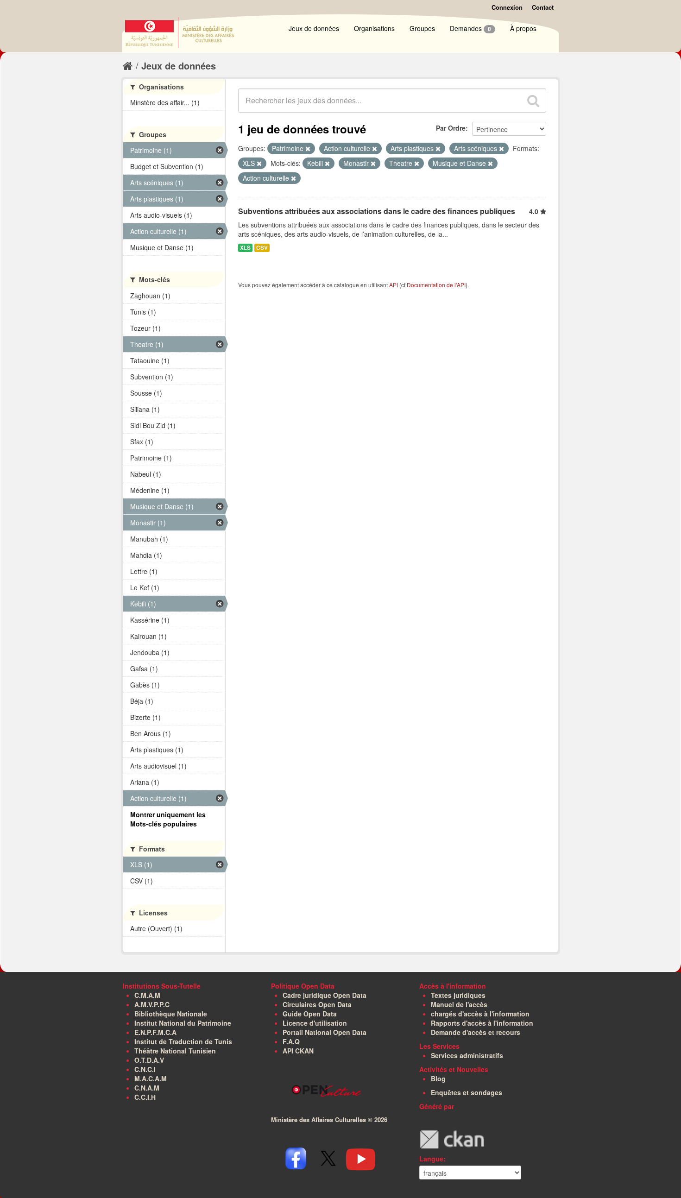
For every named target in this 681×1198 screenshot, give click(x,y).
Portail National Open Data (324, 1032)
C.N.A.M (146, 1087)
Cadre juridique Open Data (324, 995)
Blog (438, 1078)
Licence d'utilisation (315, 1023)
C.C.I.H (145, 1097)
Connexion (507, 7)
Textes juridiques (458, 995)
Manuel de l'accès (459, 1004)
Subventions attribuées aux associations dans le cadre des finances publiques (376, 211)
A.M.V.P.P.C (152, 1004)
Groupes (422, 28)
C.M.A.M (147, 995)
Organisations (374, 28)
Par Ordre (451, 127)
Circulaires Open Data (317, 1004)
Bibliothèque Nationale (170, 1013)
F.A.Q (291, 1041)
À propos (523, 28)
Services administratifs (467, 1055)
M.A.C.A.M (150, 1078)
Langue (431, 1158)
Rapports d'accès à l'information (482, 1023)
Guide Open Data (310, 1013)
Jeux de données (314, 28)
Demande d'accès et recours (475, 1032)
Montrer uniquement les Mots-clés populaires (168, 819)
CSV (262, 248)
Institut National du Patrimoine (182, 1023)
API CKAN (298, 1050)
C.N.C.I (145, 1069)
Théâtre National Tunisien (175, 1050)
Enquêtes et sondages (466, 1092)
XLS (245, 248)
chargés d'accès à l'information (480, 1013)
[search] (533, 100)
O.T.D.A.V (149, 1060)
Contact (543, 7)
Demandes (470, 28)
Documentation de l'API (436, 285)
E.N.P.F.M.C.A (155, 1032)
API (393, 285)
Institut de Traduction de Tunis (183, 1041)
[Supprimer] (307, 148)
